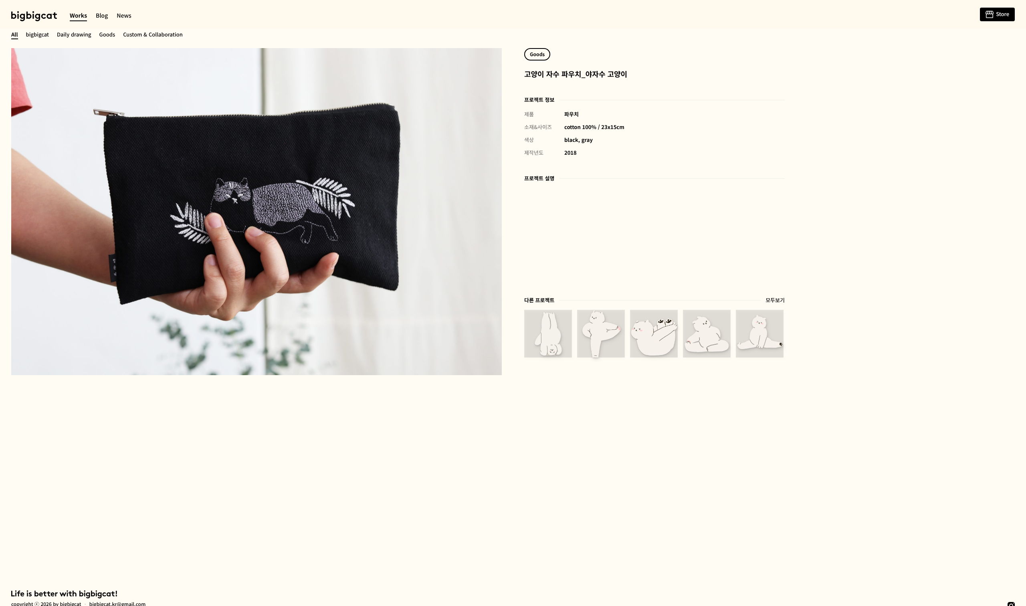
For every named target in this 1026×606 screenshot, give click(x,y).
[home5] (548, 334)
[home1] (760, 334)
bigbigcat (34, 16)
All (14, 34)
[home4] (601, 334)
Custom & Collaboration (153, 34)
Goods (107, 34)
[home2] (707, 334)
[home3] (654, 334)
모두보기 (775, 300)
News (124, 16)
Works (78, 16)
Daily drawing (74, 34)
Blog (102, 16)
